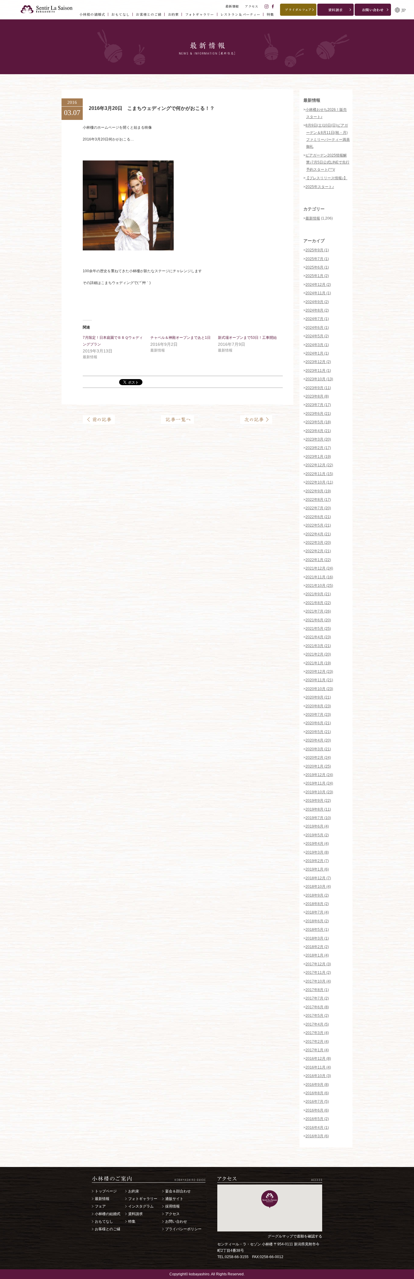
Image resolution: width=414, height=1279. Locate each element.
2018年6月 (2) (317, 921)
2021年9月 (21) (318, 594)
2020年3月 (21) (318, 749)
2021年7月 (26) (318, 611)
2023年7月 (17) (318, 405)
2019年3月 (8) (317, 852)
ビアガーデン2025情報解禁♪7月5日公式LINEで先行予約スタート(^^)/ (327, 162)
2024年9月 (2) (317, 302)
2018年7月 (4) (317, 912)
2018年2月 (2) (317, 947)
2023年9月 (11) (318, 388)
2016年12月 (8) (318, 1058)
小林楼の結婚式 (107, 1214)
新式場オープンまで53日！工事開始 (247, 337)
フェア (100, 1206)
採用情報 (172, 1206)
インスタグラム (141, 1206)
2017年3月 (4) (317, 1033)
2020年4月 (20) (318, 740)
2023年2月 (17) (318, 448)
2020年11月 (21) (319, 680)
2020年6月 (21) (318, 723)
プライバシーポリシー (183, 1229)
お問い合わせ (176, 1221)
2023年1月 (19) (318, 456)
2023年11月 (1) (318, 370)
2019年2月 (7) (317, 861)
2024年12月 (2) (318, 285)
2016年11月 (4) (318, 1067)
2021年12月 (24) (319, 568)
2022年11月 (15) (319, 474)
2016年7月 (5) (317, 1101)
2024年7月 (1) (317, 319)
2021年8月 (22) (318, 603)
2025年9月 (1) (317, 250)
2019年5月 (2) (317, 835)
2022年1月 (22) (318, 560)
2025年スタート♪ (319, 187)
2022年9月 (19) (318, 491)
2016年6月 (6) (317, 1110)
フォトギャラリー (142, 1199)
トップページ (106, 1191)
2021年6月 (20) (318, 620)
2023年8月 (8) (317, 396)
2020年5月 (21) (318, 732)
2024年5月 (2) (317, 336)
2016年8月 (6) (317, 1093)
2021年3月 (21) (318, 646)
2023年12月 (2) (318, 362)
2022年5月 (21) (318, 525)
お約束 (133, 1191)
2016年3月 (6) (317, 1136)
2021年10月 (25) (319, 585)
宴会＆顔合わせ (178, 1191)
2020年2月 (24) (318, 757)
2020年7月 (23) (318, 714)
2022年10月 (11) (319, 482)
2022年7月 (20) (318, 508)
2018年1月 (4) (317, 955)
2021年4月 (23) (318, 637)
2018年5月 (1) (317, 929)
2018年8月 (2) (317, 904)
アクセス (172, 1214)
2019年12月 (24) (319, 775)
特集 (131, 1221)
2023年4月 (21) (318, 431)
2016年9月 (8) (317, 1084)
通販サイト (174, 1199)
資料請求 (135, 1214)
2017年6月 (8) (317, 1007)
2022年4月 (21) (318, 534)
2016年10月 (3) (318, 1076)
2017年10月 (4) (318, 981)
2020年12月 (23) (319, 671)
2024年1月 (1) (317, 353)
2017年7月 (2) (317, 998)
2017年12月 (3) (318, 964)
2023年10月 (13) (319, 379)
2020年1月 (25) (318, 766)
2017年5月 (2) (317, 1015)
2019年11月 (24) (319, 783)
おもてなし (104, 1221)
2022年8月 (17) (318, 499)
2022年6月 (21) (318, 517)
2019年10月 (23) (319, 792)
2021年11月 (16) (319, 577)
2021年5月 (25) (318, 628)
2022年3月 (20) (318, 542)
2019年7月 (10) (318, 818)
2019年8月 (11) (318, 809)
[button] (270, 1199)
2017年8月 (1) (317, 990)
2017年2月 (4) (317, 1041)
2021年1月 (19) (318, 663)
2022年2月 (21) (318, 551)
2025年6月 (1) (317, 267)
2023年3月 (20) (318, 439)
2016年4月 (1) (317, 1127)
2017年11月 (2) (318, 972)
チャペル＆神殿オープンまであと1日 (180, 337)
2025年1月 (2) (317, 276)
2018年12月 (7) (318, 878)
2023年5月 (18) (318, 422)
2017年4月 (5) (317, 1024)
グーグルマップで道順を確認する (295, 1236)
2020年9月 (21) (318, 697)
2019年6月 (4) (317, 826)
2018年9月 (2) (317, 895)
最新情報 (312, 218)
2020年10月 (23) (319, 689)
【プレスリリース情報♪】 (326, 178)
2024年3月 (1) (317, 345)
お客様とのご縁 (107, 1229)
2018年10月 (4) (318, 886)
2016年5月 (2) (317, 1119)
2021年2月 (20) (318, 654)
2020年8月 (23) (318, 706)
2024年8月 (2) (317, 310)
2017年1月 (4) (317, 1050)
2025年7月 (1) (317, 259)
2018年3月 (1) (317, 938)
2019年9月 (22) (318, 800)
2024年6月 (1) (317, 328)
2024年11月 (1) (318, 293)
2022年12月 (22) (319, 465)
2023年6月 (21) (318, 413)
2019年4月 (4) (317, 843)
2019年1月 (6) (317, 869)
